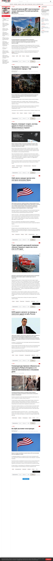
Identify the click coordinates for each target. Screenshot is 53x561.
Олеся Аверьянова (14, 71)
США (13, 469)
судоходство (33, 301)
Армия (26, 4)
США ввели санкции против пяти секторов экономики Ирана (5, 29)
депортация (24, 469)
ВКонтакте (24, 61)
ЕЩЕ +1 (21, 167)
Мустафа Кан (28, 301)
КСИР (26, 234)
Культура (34, 4)
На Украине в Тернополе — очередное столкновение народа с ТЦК (5, 19)
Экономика (15, 4)
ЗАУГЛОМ (22, 129)
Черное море (22, 301)
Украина (17, 301)
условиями (18, 559)
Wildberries (33, 355)
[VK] (48, 1)
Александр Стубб (27, 355)
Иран (13, 234)
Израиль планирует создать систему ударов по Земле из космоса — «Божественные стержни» (5, 25)
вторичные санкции (31, 234)
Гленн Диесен (21, 355)
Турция (13, 301)
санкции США (17, 234)
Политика (11, 4)
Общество (19, 4)
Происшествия (29, 4)
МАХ (28, 61)
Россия (16, 355)
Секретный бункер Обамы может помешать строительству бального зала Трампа (5, 56)
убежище (29, 469)
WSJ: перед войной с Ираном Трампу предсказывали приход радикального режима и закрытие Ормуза (5, 62)
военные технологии (15, 167)
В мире (23, 4)
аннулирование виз (18, 469)
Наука (42, 4)
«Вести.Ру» (22, 14)
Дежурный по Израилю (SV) (25, 181)
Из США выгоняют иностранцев (4, 48)
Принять (48, 559)
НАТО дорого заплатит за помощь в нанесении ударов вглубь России (5, 39)
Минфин (22, 234)
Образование (38, 4)
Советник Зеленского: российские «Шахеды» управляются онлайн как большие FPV (5, 52)
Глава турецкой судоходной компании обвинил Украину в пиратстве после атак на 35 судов (5, 34)
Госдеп (33, 469)
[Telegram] (46, 1)
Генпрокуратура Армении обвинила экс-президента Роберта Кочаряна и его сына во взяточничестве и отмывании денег (5, 43)
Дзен (20, 61)
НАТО (13, 355)
